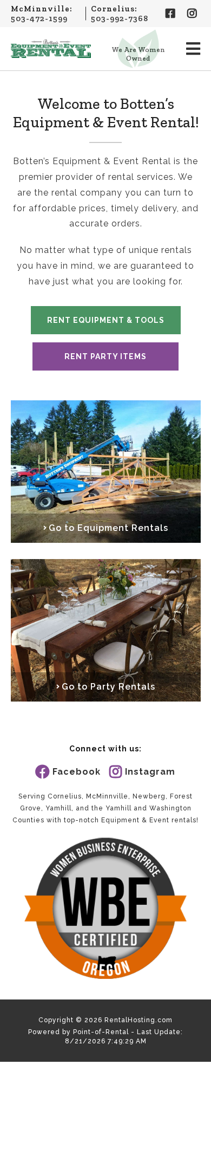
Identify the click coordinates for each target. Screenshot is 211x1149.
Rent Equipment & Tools (105, 320)
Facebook (76, 772)
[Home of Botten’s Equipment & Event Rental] (51, 49)
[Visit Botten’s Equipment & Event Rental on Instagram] (192, 13)
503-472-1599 (39, 18)
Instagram (150, 772)
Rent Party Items (105, 356)
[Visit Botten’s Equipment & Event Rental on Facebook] (171, 13)
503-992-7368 (119, 18)
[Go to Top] (196, 1134)
